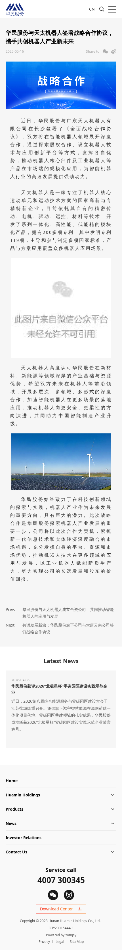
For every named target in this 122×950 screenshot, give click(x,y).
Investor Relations (23, 837)
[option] (61, 709)
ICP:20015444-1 (61, 927)
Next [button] (116, 711)
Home (12, 780)
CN (92, 9)
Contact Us (16, 852)
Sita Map (77, 941)
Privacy (44, 941)
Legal (60, 941)
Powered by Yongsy (61, 935)
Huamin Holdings (23, 795)
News (11, 823)
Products (14, 809)
